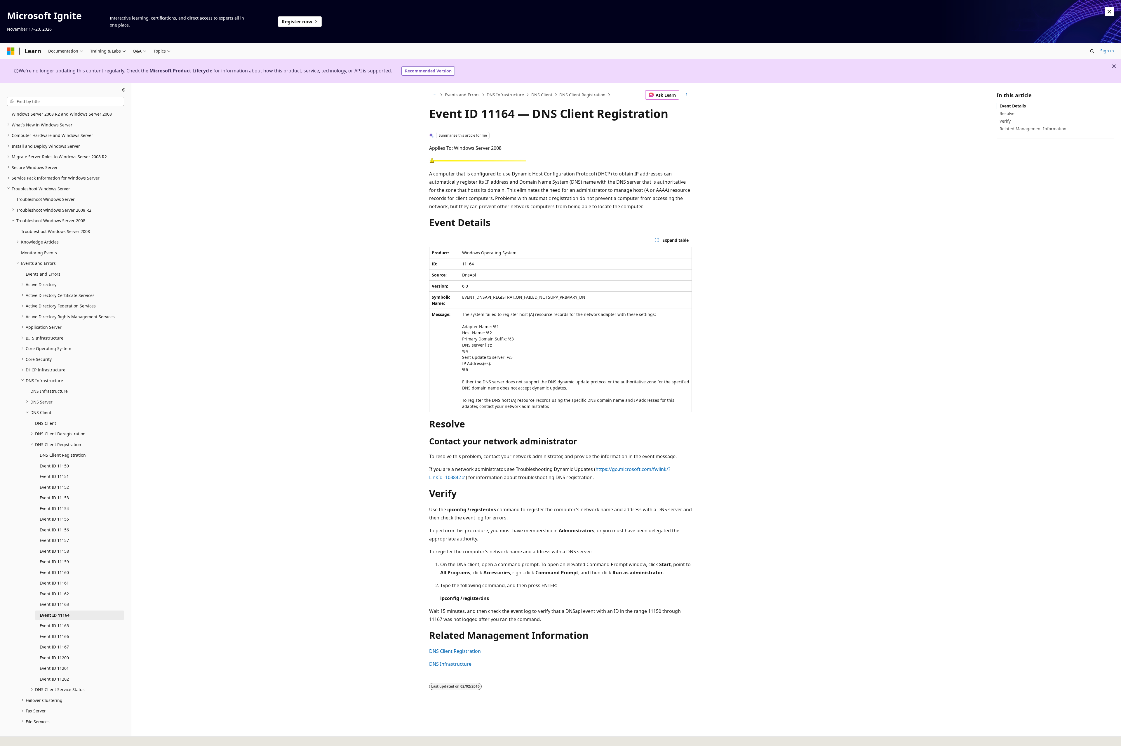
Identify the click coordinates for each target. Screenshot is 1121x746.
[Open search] (1092, 51)
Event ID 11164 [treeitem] (54, 615)
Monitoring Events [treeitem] (39, 252)
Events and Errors (462, 95)
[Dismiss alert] (1109, 11)
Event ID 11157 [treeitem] (54, 540)
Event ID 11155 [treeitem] (54, 519)
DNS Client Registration (582, 95)
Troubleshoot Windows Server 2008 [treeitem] (55, 231)
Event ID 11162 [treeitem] (54, 593)
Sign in (1107, 50)
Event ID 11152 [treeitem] (54, 487)
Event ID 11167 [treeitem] (54, 647)
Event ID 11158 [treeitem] (54, 551)
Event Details (1013, 106)
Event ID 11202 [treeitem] (54, 678)
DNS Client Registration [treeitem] (63, 455)
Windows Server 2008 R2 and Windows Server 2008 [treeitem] (62, 114)
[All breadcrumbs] (434, 95)
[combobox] (65, 101)
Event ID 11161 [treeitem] (54, 583)
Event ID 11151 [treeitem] (54, 476)
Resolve (1007, 113)
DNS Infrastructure (505, 95)
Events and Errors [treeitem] (43, 274)
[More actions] (687, 95)
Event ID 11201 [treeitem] (54, 668)
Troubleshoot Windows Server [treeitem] (45, 199)
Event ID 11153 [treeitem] (54, 497)
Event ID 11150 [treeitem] (54, 465)
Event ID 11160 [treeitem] (54, 572)
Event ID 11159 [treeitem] (54, 561)
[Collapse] (124, 90)
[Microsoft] (11, 51)
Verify (1005, 121)
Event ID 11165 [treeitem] (54, 625)
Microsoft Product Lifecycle (180, 70)
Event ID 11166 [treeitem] (54, 636)
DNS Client (541, 95)
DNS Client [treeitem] (45, 423)
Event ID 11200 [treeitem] (54, 657)
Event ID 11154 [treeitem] (54, 508)
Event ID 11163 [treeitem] (54, 604)
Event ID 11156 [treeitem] (54, 529)
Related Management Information (1033, 128)
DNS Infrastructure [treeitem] (49, 391)
